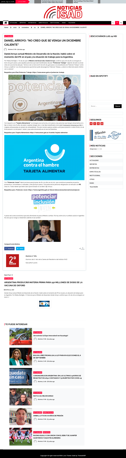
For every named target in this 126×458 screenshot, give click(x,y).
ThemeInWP (82, 455)
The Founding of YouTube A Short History (66, 1)
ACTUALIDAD (13, 22)
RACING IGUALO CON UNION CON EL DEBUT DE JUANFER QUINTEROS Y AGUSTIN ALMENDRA (55, 436)
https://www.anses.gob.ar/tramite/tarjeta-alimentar (49, 132)
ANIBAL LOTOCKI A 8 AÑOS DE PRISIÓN (48, 416)
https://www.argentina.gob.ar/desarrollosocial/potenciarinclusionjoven (54, 190)
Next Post (7, 275)
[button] (113, 22)
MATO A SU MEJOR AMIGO (43, 396)
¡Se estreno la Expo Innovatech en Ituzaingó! (50, 336)
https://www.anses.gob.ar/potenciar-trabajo (48, 72)
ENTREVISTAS (32, 22)
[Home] (5, 22)
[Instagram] (98, 123)
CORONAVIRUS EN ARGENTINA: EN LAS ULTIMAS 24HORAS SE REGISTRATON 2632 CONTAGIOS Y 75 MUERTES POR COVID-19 (57, 377)
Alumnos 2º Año (31, 256)
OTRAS (92, 179)
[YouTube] (101, 123)
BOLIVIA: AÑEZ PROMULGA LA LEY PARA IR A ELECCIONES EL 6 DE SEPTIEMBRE (57, 356)
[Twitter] (91, 123)
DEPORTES (23, 22)
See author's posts (31, 263)
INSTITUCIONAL (54, 22)
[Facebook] (94, 123)
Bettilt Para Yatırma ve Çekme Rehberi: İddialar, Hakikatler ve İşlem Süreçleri (99, 1)
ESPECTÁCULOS (43, 22)
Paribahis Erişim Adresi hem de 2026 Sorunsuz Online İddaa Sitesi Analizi (35, 1)
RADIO (64, 22)
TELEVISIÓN (71, 22)
